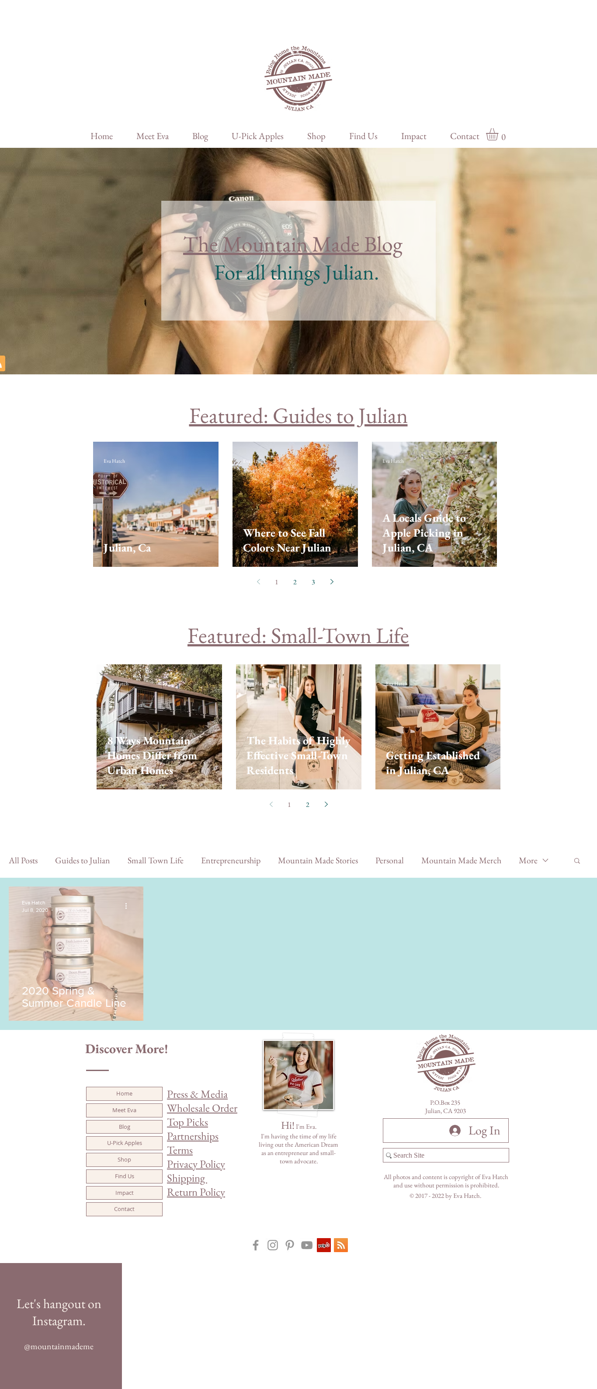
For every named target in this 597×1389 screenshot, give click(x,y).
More (528, 860)
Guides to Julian (82, 860)
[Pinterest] (290, 1245)
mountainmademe (62, 1346)
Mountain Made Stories (318, 860)
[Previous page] (258, 582)
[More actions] (129, 905)
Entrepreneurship (230, 860)
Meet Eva (124, 1110)
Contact (124, 1209)
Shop (124, 1159)
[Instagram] (273, 1245)
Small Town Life (156, 860)
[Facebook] (256, 1245)
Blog (124, 1127)
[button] (499, 134)
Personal (389, 860)
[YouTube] (307, 1245)
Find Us (124, 1176)
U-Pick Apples (124, 1143)
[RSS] (341, 1245)
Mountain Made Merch (461, 860)
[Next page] (332, 582)
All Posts (23, 860)
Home (124, 1093)
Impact (124, 1193)
